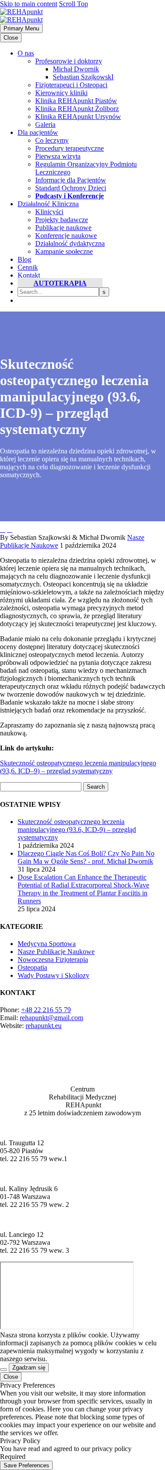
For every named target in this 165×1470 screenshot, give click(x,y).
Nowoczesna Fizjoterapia (53, 959)
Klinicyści (49, 211)
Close (11, 37)
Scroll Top (73, 3)
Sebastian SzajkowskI (83, 77)
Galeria (45, 124)
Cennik (28, 267)
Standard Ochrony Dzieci (70, 188)
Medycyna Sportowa (47, 943)
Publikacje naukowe (63, 227)
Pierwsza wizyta (58, 156)
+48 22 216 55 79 (46, 1009)
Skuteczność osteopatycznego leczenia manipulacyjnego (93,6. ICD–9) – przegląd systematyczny (78, 767)
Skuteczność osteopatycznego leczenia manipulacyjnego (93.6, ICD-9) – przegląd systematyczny (77, 829)
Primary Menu (21, 28)
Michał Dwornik (76, 69)
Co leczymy (52, 140)
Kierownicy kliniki (61, 93)
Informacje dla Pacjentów (70, 180)
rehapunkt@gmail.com (51, 1017)
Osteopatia (32, 967)
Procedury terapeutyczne (69, 148)
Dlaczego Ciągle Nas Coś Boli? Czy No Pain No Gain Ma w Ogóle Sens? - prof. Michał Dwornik (86, 857)
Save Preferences (26, 1465)
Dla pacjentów (38, 132)
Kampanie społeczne (64, 251)
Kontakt (29, 275)
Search (96, 786)
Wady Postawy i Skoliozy (53, 975)
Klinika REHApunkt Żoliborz (77, 108)
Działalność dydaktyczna (70, 243)
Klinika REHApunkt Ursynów (78, 116)
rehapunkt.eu (44, 1025)
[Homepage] (21, 15)
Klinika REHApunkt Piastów (76, 100)
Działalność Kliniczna (48, 204)
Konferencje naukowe (66, 235)
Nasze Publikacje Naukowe (56, 951)
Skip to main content (28, 3)
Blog (24, 259)
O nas (26, 53)
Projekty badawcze (61, 219)
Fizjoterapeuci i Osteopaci (71, 85)
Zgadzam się (28, 1367)
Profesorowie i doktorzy (68, 61)
